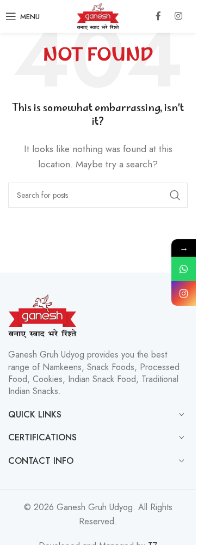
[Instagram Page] (183, 293)
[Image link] (42, 315)
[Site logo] (98, 15)
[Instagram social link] (178, 16)
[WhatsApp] (183, 269)
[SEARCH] (175, 195)
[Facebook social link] (158, 16)
